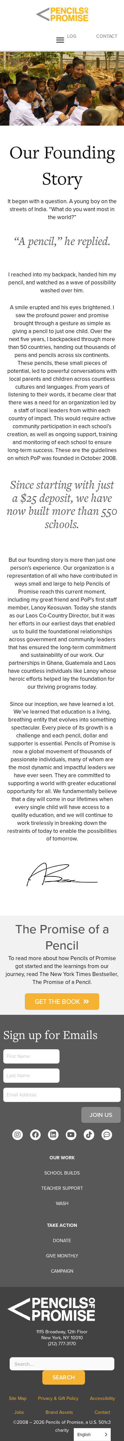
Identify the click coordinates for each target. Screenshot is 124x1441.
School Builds (62, 1173)
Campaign (62, 1271)
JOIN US (101, 1115)
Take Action (62, 1225)
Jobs (19, 1412)
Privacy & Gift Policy (58, 1398)
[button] (60, 39)
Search (63, 1377)
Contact (102, 1412)
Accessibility (102, 1398)
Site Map (17, 1398)
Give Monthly (62, 1255)
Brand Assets (59, 1412)
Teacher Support (62, 1188)
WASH (62, 1203)
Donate (62, 1240)
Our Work (62, 1157)
